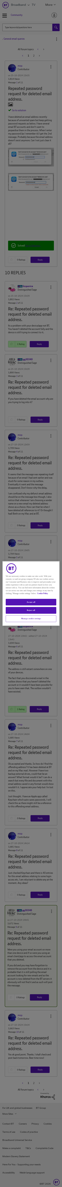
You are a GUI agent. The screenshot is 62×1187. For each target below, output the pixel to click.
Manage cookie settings (31, 618)
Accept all (31, 602)
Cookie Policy (42, 593)
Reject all (31, 610)
